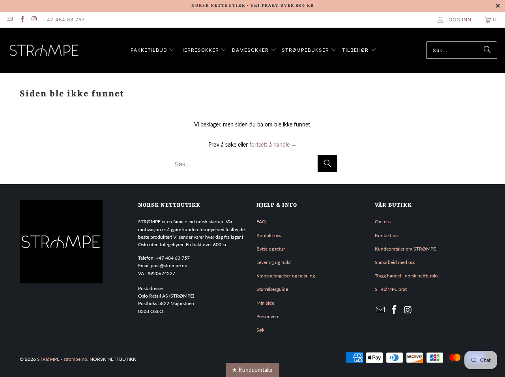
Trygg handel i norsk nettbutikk (407, 276)
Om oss (383, 221)
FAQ (261, 221)
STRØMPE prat (391, 289)
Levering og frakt (273, 262)
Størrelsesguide (272, 289)
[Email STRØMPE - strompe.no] (9, 20)
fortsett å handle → (273, 144)
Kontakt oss (268, 235)
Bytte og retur (270, 249)
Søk (260, 330)
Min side (265, 303)
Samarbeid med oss (395, 262)
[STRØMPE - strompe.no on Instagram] (34, 20)
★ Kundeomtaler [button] (252, 369)
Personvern (268, 316)
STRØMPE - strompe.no (62, 359)
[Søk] (487, 50)
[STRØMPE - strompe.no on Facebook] (21, 20)
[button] (153, 50)
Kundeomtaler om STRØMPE (405, 249)
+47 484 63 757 (64, 20)
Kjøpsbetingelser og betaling (285, 276)
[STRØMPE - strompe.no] (44, 50)
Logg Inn (458, 20)
